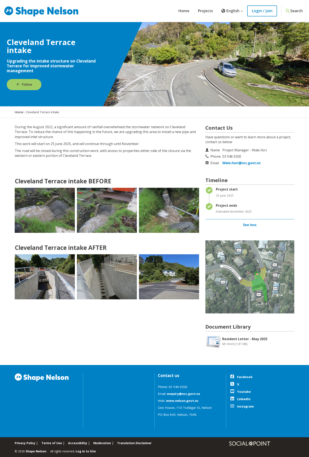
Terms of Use (51, 443)
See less (249, 225)
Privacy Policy (25, 443)
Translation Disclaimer (134, 443)
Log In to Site (86, 451)
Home (183, 10)
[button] (232, 11)
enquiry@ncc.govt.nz (183, 394)
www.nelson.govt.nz (182, 400)
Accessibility (77, 443)
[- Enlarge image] (45, 210)
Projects (205, 10)
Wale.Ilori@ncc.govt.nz (241, 163)
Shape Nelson (36, 451)
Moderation (102, 443)
